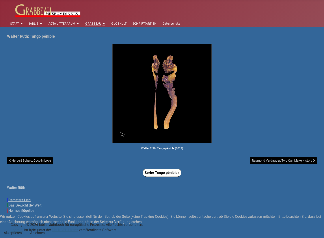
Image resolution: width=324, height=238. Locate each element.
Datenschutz (171, 23)
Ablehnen (37, 233)
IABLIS (33, 23)
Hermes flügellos (21, 210)
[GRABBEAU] (103, 23)
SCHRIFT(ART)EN (144, 23)
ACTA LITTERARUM (61, 23)
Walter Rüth (16, 188)
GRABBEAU (93, 23)
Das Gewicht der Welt (24, 205)
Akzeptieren (13, 233)
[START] (21, 23)
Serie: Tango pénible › (162, 173)
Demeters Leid (19, 200)
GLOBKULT (119, 23)
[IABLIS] (40, 23)
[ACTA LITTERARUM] (77, 23)
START (14, 23)
